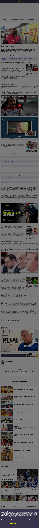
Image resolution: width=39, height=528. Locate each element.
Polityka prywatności (15, 516)
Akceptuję (13, 523)
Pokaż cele (13, 526)
